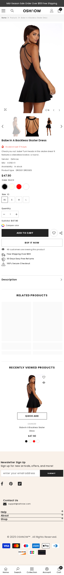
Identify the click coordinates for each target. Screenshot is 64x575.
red (34, 441)
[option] (32, 68)
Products (13, 18)
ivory (30, 441)
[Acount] (51, 10)
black (26, 441)
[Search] (12, 11)
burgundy (37, 441)
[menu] (3, 11)
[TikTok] (19, 483)
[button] (53, 110)
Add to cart (25, 232)
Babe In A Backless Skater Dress (32, 429)
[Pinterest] (11, 483)
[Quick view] (43, 382)
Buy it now (32, 242)
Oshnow (15, 159)
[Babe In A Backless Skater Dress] (32, 393)
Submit (51, 473)
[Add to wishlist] (43, 377)
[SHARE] (60, 233)
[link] (54, 233)
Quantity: (6, 208)
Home (4, 18)
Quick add (32, 416)
